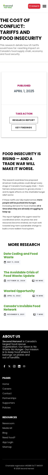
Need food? (8, 437)
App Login (7, 442)
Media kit (7, 428)
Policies (6, 407)
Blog (4, 432)
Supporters (8, 402)
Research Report (24, 120)
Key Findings (24, 127)
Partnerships (9, 398)
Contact (7, 393)
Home (5, 384)
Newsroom (8, 423)
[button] (44, 6)
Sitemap (7, 446)
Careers (6, 388)
